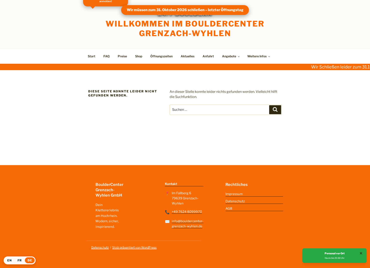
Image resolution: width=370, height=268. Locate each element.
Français (19, 260)
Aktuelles (187, 56)
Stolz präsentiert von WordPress (134, 247)
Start (91, 56)
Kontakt (171, 184)
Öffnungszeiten (161, 56)
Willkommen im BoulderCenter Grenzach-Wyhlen (185, 28)
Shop (138, 56)
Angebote (229, 56)
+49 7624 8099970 (187, 212)
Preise (122, 56)
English (9, 260)
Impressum (234, 194)
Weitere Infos (257, 56)
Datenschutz (235, 201)
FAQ (106, 56)
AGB (228, 208)
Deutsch (30, 260)
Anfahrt (208, 56)
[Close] (361, 253)
